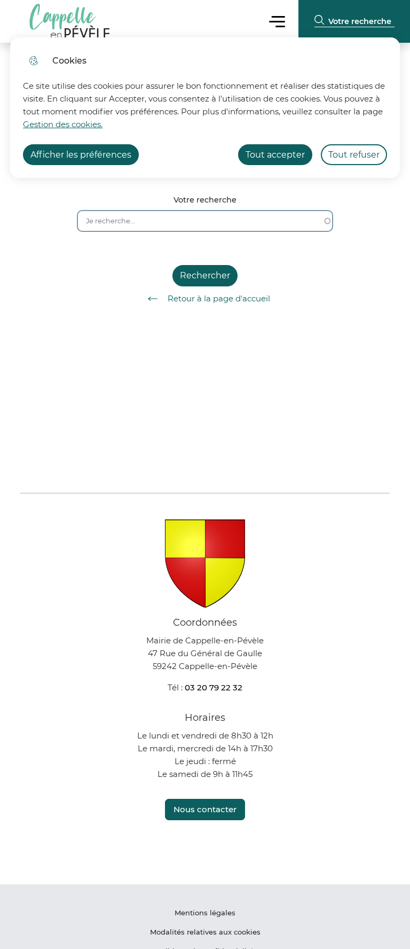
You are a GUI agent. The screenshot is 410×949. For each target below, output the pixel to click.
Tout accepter (275, 155)
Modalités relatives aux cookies (205, 932)
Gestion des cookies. (62, 124)
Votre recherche (205, 200)
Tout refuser (354, 155)
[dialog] (205, 107)
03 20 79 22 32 (213, 687)
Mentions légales (205, 912)
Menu (276, 21)
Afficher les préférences (80, 155)
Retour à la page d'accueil (219, 298)
